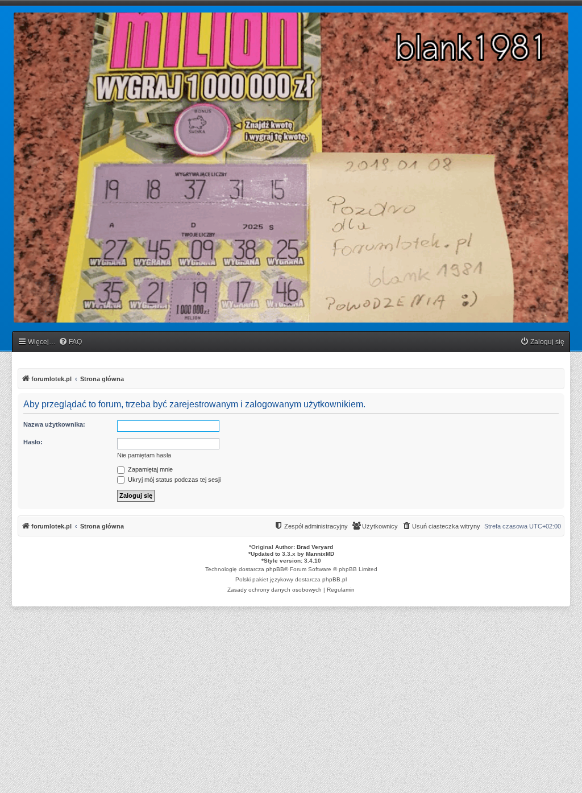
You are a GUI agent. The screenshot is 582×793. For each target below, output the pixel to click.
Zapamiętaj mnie (149, 469)
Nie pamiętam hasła (144, 455)
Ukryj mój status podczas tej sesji (173, 479)
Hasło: (33, 442)
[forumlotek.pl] (291, 168)
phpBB (275, 569)
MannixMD (320, 554)
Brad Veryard (315, 547)
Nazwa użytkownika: (54, 424)
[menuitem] (70, 342)
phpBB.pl (334, 579)
